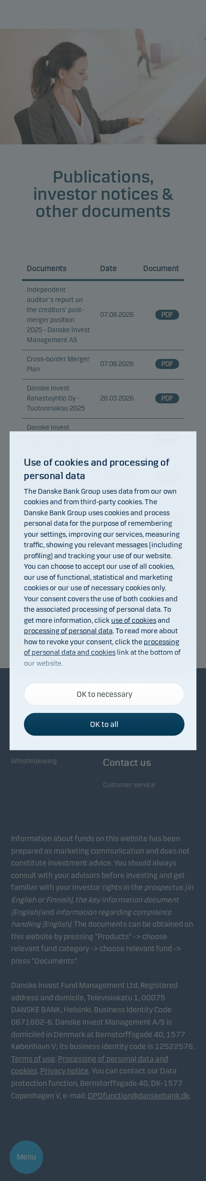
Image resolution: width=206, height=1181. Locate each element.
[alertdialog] (103, 590)
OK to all (104, 723)
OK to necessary (104, 693)
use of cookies (133, 620)
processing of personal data (68, 631)
